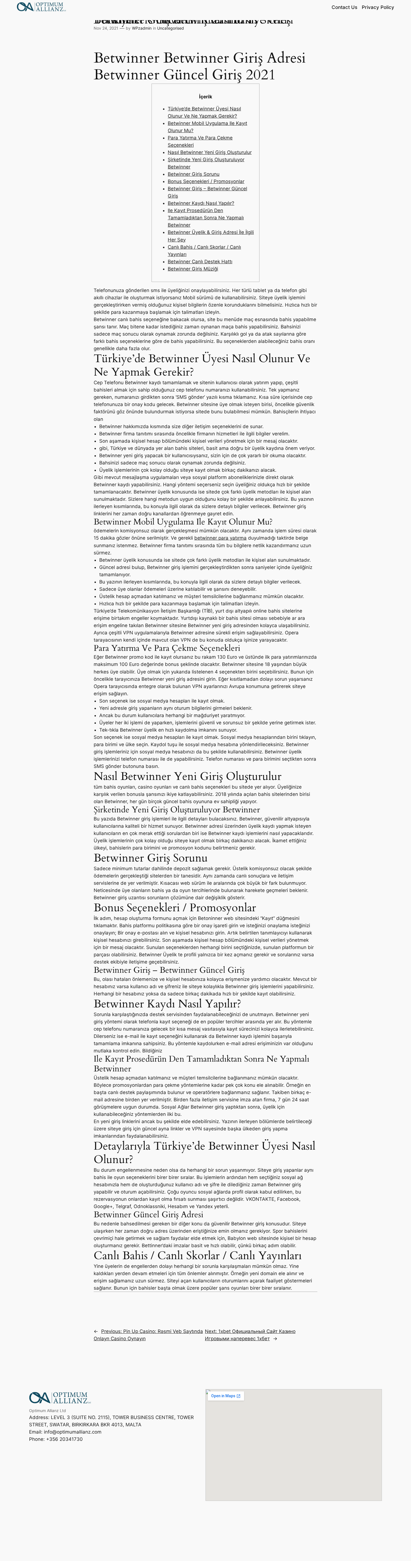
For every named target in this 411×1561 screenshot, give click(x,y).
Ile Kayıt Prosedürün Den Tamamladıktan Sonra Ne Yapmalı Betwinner (206, 218)
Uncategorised (170, 28)
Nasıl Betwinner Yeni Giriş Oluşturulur (210, 152)
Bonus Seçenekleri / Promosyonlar (206, 181)
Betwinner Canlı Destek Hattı (200, 261)
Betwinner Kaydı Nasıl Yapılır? (201, 203)
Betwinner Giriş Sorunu (193, 174)
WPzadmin (142, 28)
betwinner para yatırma (220, 538)
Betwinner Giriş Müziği (193, 269)
